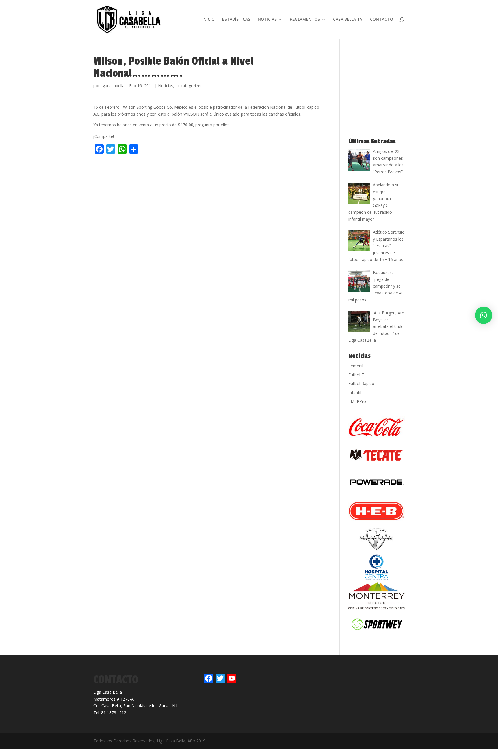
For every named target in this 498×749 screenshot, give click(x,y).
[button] (483, 315)
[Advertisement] (160, 168)
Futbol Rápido (361, 383)
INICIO (208, 19)
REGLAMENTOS (305, 19)
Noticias (165, 85)
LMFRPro (357, 401)
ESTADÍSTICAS (236, 19)
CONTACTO (381, 19)
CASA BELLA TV (348, 19)
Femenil (355, 366)
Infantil (354, 392)
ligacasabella (112, 85)
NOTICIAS (267, 19)
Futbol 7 (356, 375)
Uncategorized (189, 85)
